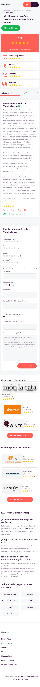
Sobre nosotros (6, 643)
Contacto (4, 647)
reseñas (13, 574)
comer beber (13, 548)
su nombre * (7, 289)
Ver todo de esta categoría (20, 435)
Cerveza (30, 607)
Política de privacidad (20, 679)
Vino (10, 607)
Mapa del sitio (6, 656)
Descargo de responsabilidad (26, 676)
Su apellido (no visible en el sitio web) (15, 301)
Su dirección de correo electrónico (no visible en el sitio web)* (20, 270)
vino (34, 551)
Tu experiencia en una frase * (13, 321)
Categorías (7, 10)
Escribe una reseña (32, 93)
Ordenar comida (10, 594)
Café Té (30, 601)
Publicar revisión (7, 660)
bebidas (28, 551)
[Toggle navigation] (35, 4)
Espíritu (10, 614)
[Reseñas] (6, 4)
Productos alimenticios (10, 601)
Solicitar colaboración (9, 664)
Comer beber (18, 10)
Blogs (3, 652)
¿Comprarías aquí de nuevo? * (13, 314)
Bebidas (28, 10)
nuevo (13, 285)
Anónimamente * (9, 282)
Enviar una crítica (27, 366)
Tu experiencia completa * (12, 333)
